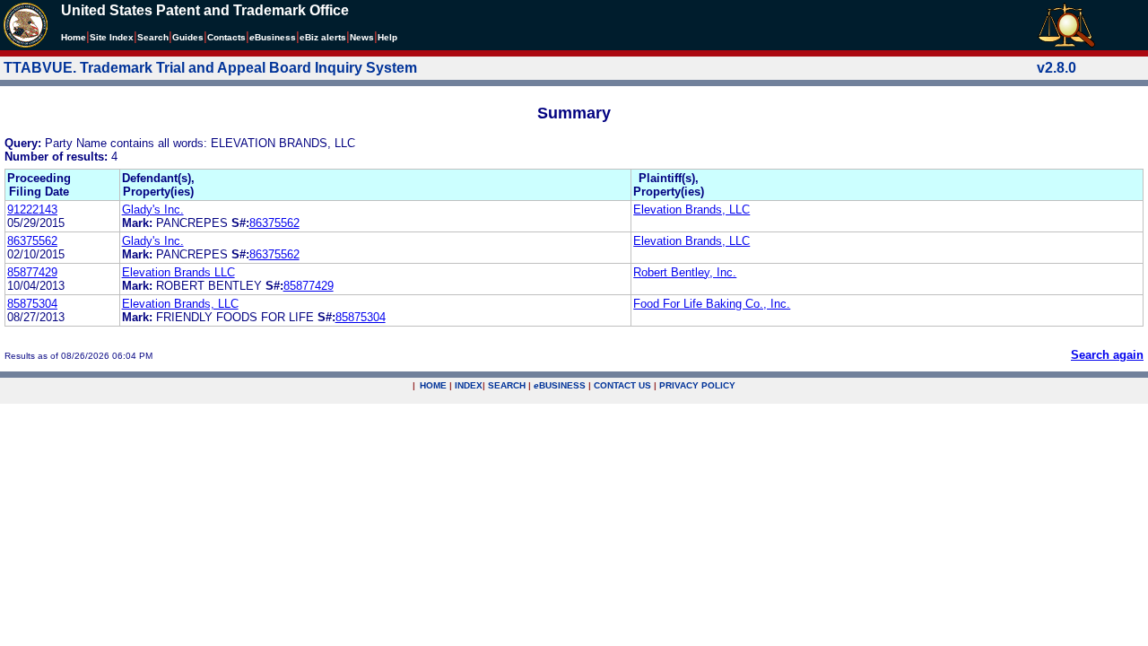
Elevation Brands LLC (178, 272)
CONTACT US (622, 385)
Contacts (226, 37)
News (362, 37)
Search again (1107, 355)
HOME (433, 385)
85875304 (32, 303)
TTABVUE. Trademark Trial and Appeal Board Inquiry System (210, 67)
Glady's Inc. (153, 209)
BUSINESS (560, 385)
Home (73, 37)
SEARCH (507, 385)
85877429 (32, 272)
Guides (188, 37)
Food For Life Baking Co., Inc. (711, 303)
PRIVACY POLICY (697, 385)
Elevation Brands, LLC (691, 209)
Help (387, 37)
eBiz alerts (323, 37)
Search (153, 37)
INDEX (469, 385)
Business (272, 37)
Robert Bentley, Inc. (684, 272)
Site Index (112, 37)
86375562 (274, 223)
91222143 (32, 209)
